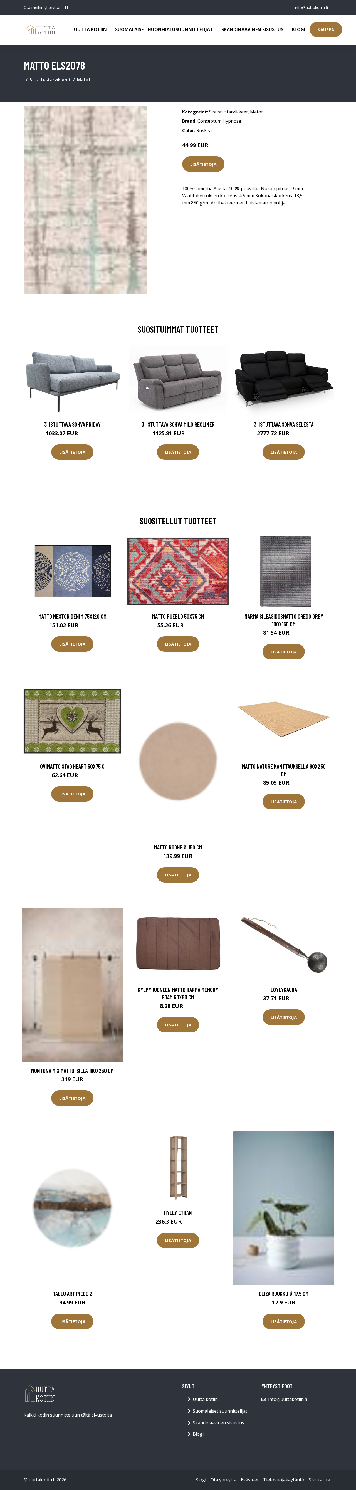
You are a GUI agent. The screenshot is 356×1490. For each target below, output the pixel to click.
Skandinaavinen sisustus (252, 29)
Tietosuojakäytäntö (283, 1480)
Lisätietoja (203, 164)
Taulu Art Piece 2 (72, 1293)
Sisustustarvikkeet (50, 79)
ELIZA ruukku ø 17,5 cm (283, 1293)
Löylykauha (284, 989)
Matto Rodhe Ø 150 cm (178, 847)
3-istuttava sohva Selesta (283, 424)
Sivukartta (319, 1480)
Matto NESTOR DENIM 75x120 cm (72, 616)
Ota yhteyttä (223, 1480)
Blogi (298, 29)
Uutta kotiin (90, 29)
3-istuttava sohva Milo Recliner (178, 424)
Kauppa (326, 29)
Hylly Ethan (178, 1212)
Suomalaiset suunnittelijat (220, 1411)
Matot (84, 79)
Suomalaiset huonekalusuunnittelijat (164, 29)
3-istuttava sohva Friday (72, 424)
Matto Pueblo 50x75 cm (178, 616)
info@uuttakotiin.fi (311, 7)
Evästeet (250, 1480)
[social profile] (66, 7)
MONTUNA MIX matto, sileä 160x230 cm (72, 1070)
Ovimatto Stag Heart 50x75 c (72, 766)
